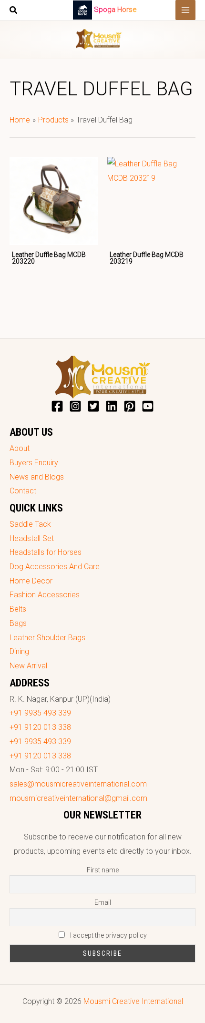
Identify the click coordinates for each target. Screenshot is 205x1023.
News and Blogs (37, 476)
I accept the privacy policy (108, 935)
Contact (23, 490)
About (20, 448)
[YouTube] (148, 406)
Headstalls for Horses (46, 552)
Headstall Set (32, 538)
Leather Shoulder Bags (47, 637)
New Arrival (28, 665)
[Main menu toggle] (185, 10)
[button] (14, 11)
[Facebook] (57, 406)
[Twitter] (93, 406)
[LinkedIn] (111, 406)
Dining (19, 651)
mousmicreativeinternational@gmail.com (78, 798)
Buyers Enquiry (34, 462)
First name (103, 870)
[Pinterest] (129, 406)
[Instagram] (75, 406)
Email (102, 902)
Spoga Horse (115, 9)
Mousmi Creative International (133, 1001)
